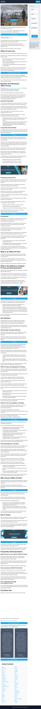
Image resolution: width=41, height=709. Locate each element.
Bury (15, 681)
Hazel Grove (5, 620)
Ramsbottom (16, 690)
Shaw (3, 702)
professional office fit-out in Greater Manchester (14, 88)
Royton (3, 697)
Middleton (3, 695)
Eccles (15, 666)
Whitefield (16, 671)
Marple (2, 620)
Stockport (12, 620)
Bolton (15, 685)
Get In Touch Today (14, 34)
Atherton (16, 687)
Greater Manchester (5, 686)
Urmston (16, 668)
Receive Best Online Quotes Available (14, 72)
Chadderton (4, 689)
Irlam (15, 673)
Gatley (3, 683)
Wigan (15, 700)
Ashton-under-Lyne (5, 681)
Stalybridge (4, 678)
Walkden (16, 679)
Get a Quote (14, 298)
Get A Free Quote (14, 659)
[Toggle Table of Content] (10, 38)
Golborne (16, 693)
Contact (38, 1)
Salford (3, 694)
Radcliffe (16, 676)
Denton (15, 620)
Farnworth (16, 682)
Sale (2, 692)
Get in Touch (14, 419)
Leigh (15, 689)
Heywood (16, 674)
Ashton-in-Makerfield (18, 698)
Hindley (15, 695)
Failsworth (4, 684)
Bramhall (3, 676)
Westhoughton (17, 692)
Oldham (3, 687)
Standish (16, 701)
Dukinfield (3, 675)
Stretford (3, 691)
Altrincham (4, 700)
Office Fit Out (3, 30)
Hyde (9, 620)
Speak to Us (14, 213)
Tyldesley (16, 684)
